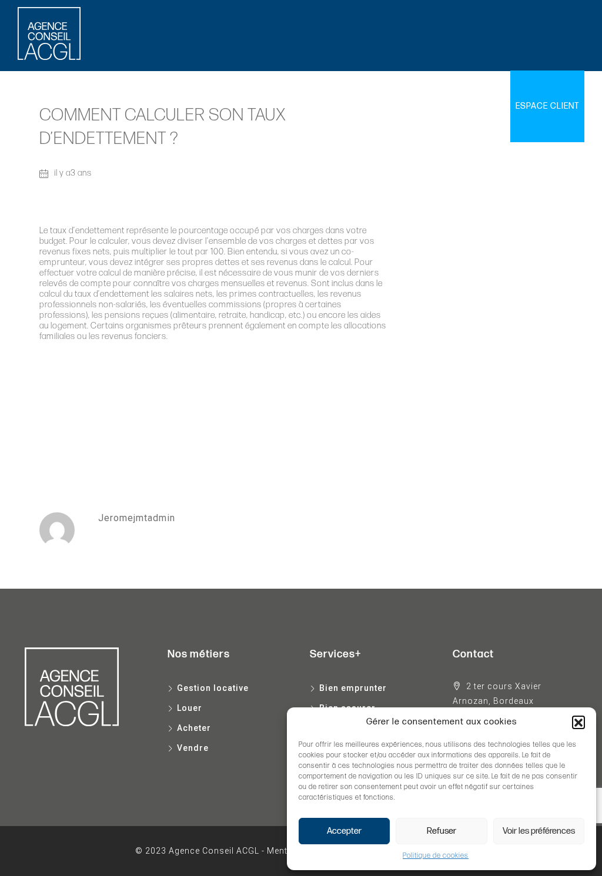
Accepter (344, 831)
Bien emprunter (353, 688)
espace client (547, 106)
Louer (156, 105)
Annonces (291, 105)
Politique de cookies (436, 855)
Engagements (425, 105)
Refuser (441, 831)
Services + (348, 105)
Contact (486, 105)
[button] (578, 722)
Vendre (242, 105)
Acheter (197, 105)
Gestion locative (94, 105)
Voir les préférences (539, 831)
